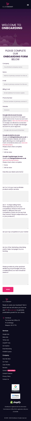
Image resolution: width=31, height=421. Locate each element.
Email (4, 81)
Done (6, 150)
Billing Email (6, 89)
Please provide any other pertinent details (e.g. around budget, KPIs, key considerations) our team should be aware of (14, 269)
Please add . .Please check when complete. (14, 159)
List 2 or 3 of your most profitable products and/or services (13, 188)
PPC (6, 310)
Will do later (8, 152)
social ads (13, 310)
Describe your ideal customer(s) (13, 172)
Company (6, 63)
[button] (27, 5)
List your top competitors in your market (15, 232)
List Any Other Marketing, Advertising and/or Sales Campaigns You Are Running (14, 249)
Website (5, 106)
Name (4, 72)
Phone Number (7, 98)
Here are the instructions (20, 121)
